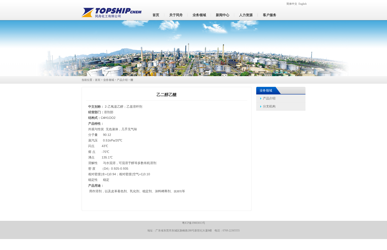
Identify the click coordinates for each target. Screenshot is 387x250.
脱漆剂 (178, 191)
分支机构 (269, 106)
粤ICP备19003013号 (193, 222)
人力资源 (246, 15)
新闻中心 (222, 15)
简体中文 (291, 3)
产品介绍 (122, 79)
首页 (156, 15)
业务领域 (199, 15)
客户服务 (269, 15)
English (303, 3)
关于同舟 (176, 15)
